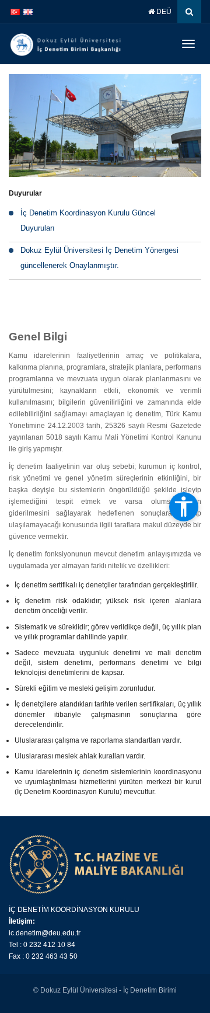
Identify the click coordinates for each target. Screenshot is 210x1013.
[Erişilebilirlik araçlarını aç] (183, 506)
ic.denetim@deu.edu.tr (44, 933)
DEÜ (163, 12)
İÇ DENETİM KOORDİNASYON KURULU (74, 910)
